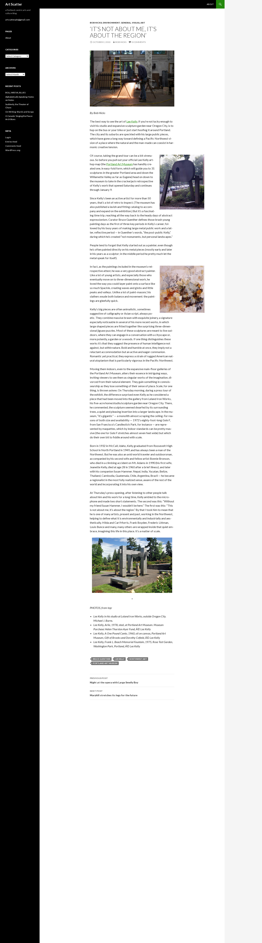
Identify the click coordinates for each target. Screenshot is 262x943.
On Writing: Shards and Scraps (19, 111)
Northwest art (138, 659)
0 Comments (139, 42)
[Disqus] (132, 752)
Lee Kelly (131, 121)
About (210, 4)
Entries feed (11, 141)
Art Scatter (13, 4)
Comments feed (13, 146)
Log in (8, 137)
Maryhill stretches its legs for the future (113, 693)
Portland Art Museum (119, 164)
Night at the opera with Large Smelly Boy (114, 680)
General (126, 22)
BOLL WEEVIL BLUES (15, 92)
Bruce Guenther (101, 659)
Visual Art (138, 22)
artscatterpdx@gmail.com (17, 19)
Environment (111, 22)
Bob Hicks (96, 22)
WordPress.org (12, 150)
